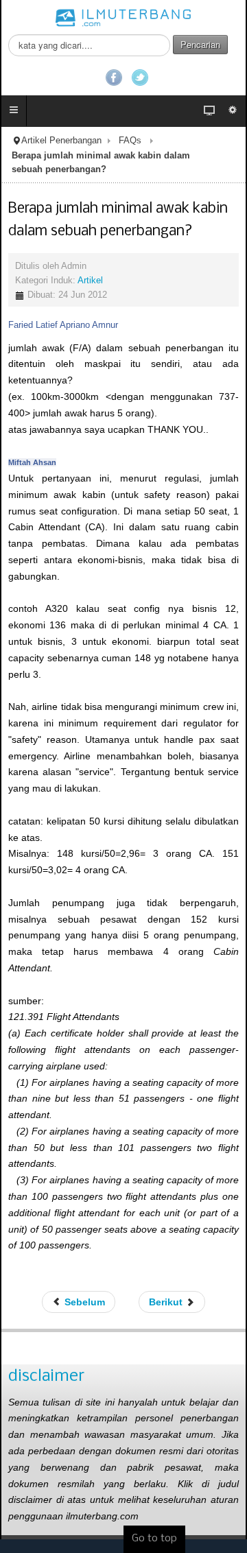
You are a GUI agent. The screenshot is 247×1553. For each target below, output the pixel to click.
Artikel (90, 280)
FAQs (130, 140)
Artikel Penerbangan (61, 140)
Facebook (114, 77)
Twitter (140, 77)
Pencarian (200, 44)
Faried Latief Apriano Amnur (63, 325)
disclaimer (46, 1376)
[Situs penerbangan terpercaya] (123, 17)
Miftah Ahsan (32, 462)
